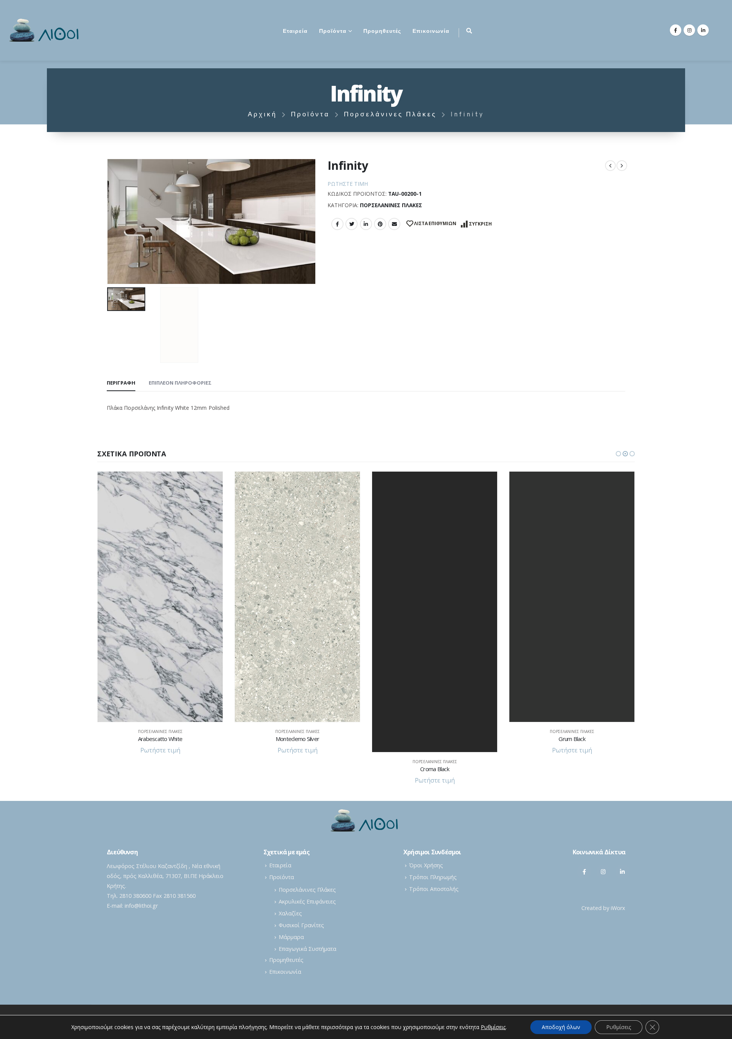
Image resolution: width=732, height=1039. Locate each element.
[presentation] (108, 221)
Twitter (351, 224)
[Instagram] (689, 30)
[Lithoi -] (46, 30)
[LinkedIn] (703, 30)
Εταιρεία (295, 31)
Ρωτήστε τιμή (347, 183)
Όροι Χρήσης (426, 865)
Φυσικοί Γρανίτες (301, 925)
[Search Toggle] (469, 30)
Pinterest (380, 224)
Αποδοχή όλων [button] (561, 1027)
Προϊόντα (333, 31)
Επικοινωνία (431, 31)
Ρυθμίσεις (618, 1027)
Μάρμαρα (291, 937)
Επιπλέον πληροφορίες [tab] (180, 382)
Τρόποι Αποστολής (434, 888)
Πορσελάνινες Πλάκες (391, 205)
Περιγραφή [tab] (121, 382)
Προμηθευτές (382, 31)
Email (394, 224)
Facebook (337, 224)
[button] (618, 453)
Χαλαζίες (290, 913)
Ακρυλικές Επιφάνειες (307, 901)
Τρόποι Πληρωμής (433, 877)
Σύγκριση (480, 224)
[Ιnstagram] (603, 871)
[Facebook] (675, 30)
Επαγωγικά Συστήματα (307, 948)
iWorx (618, 908)
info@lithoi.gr (141, 905)
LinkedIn (366, 224)
